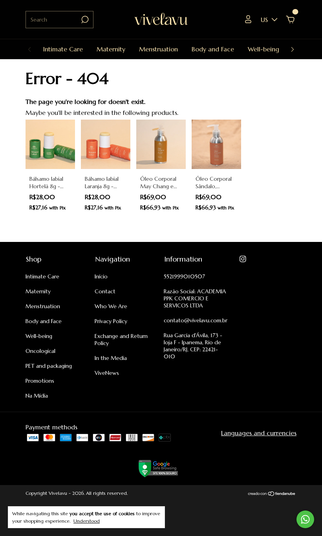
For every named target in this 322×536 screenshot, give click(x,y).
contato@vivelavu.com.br (195, 320)
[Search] (84, 19)
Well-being (263, 49)
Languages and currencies (258, 433)
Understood (86, 521)
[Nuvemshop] (271, 494)
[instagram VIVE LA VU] (243, 259)
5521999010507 (184, 276)
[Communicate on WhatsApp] (305, 519)
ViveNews (107, 372)
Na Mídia (37, 395)
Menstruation (158, 49)
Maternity (111, 49)
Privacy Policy (111, 321)
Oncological (40, 350)
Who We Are (111, 306)
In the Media (111, 358)
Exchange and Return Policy (121, 340)
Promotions (40, 380)
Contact (105, 291)
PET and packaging (49, 365)
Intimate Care (63, 49)
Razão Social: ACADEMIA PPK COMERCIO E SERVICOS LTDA (195, 298)
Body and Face (213, 49)
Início (101, 276)
